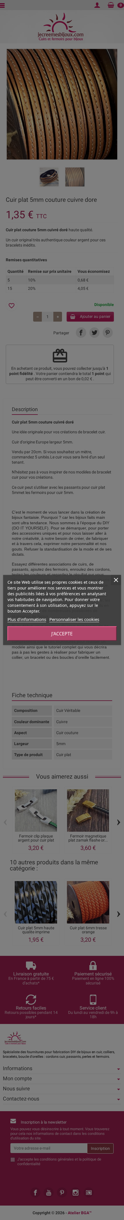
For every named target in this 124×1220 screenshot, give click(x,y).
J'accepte (62, 633)
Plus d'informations (26, 619)
